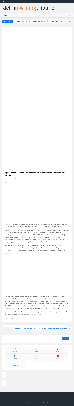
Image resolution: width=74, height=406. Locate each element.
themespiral (15, 365)
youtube (57, 358)
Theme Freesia (53, 402)
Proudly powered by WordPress (26, 402)
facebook (15, 351)
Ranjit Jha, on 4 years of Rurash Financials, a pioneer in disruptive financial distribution (41, 328)
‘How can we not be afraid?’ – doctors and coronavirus (25, 21)
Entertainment (9, 169)
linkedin (15, 358)
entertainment (9, 318)
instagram (36, 358)
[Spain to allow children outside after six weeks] (46, 21)
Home (5, 1)
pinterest (58, 351)
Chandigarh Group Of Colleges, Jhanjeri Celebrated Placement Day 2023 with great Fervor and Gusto (36, 326)
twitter (36, 351)
